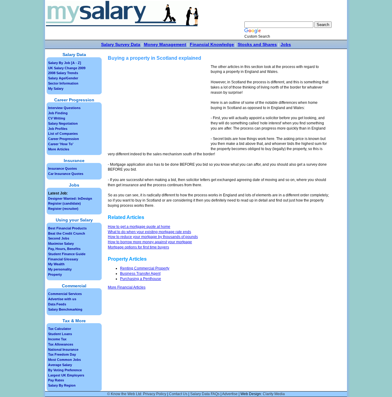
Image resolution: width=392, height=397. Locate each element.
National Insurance (63, 349)
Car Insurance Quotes (65, 174)
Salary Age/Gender (63, 78)
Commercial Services (65, 294)
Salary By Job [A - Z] (64, 63)
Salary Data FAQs (205, 394)
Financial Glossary (63, 259)
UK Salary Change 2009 (66, 68)
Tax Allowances (60, 344)
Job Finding (58, 113)
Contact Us (178, 394)
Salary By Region (62, 385)
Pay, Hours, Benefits (64, 249)
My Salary (55, 88)
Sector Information (63, 83)
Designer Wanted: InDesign (70, 198)
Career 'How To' (61, 144)
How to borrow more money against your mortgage (150, 242)
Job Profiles (57, 128)
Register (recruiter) (63, 208)
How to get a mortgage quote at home (139, 227)
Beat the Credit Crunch (66, 233)
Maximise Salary (61, 243)
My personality (60, 269)
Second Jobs (58, 238)
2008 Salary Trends (63, 73)
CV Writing (56, 118)
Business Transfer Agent (140, 273)
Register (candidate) (64, 203)
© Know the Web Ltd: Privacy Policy (136, 394)
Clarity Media (274, 394)
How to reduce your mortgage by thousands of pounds (153, 237)
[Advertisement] (159, 107)
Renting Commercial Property (144, 268)
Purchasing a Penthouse (140, 279)
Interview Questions (64, 108)
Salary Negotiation (63, 123)
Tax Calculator (59, 329)
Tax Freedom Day (62, 354)
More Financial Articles (126, 287)
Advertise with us (62, 299)
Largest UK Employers (66, 375)
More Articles (58, 149)
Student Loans (60, 334)
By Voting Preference (65, 370)
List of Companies (63, 133)
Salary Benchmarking (65, 309)
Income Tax (57, 339)
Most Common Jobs (64, 359)
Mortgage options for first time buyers (138, 247)
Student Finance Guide (66, 254)
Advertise (230, 394)
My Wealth (56, 264)
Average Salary (60, 365)
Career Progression (63, 139)
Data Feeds (57, 304)
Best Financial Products (67, 228)
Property (55, 274)
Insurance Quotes (62, 168)
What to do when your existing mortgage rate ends (149, 232)
